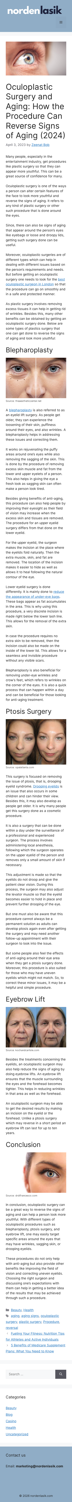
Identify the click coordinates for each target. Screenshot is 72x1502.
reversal (12, 1328)
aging (15, 1316)
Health (28, 1310)
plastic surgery (30, 1322)
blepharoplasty (20, 410)
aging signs (30, 1316)
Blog (9, 1415)
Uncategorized (17, 1434)
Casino (11, 1421)
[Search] (60, 1374)
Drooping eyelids (46, 786)
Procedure (51, 1322)
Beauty (16, 1310)
